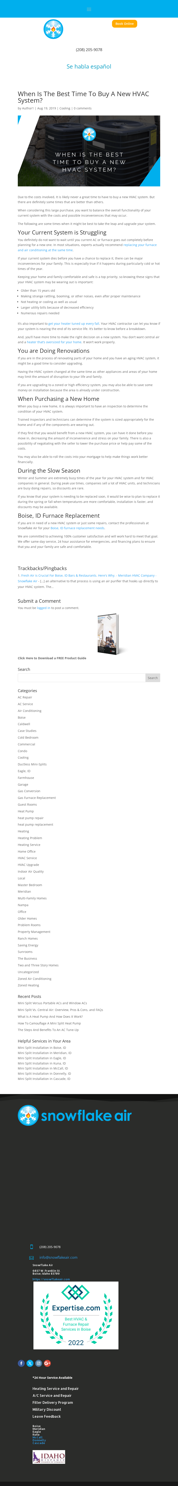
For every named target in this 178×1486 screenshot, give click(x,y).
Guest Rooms (27, 804)
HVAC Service (27, 858)
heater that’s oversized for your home (54, 342)
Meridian (24, 891)
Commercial (26, 744)
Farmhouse (26, 778)
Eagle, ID (24, 771)
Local (21, 878)
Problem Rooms (29, 925)
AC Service (25, 704)
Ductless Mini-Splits (32, 764)
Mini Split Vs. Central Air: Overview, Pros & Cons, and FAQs (60, 1010)
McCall (38, 1437)
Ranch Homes (28, 938)
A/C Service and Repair (52, 1395)
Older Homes (27, 918)
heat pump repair (31, 818)
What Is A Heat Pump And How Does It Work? (50, 1016)
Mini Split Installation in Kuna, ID (42, 1063)
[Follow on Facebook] (21, 1363)
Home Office (27, 851)
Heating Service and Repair (56, 1388)
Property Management (34, 932)
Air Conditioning (29, 711)
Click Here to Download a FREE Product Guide (52, 658)
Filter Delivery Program (53, 1402)
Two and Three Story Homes (38, 965)
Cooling (64, 108)
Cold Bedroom (28, 737)
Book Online (124, 24)
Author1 (28, 108)
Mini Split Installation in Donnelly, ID (44, 1073)
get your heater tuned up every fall (73, 323)
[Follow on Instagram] (38, 1363)
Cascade (39, 1443)
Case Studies (27, 731)
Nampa (23, 905)
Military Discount (47, 1409)
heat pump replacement (35, 824)
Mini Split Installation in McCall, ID (43, 1068)
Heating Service (29, 845)
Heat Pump (26, 811)
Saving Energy (28, 945)
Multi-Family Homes (32, 898)
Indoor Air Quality (31, 871)
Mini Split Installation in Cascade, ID (44, 1079)
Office (22, 912)
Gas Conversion (29, 791)
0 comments (83, 108)
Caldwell (24, 724)
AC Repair (25, 697)
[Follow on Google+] (47, 1363)
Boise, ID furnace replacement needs (77, 528)
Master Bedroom (30, 885)
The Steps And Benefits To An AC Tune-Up (48, 1030)
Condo (22, 751)
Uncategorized (28, 972)
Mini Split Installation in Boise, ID (42, 1048)
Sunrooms (25, 952)
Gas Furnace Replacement (37, 798)
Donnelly (39, 1440)
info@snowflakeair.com (58, 1257)
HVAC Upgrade (28, 865)
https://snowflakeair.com (51, 1279)
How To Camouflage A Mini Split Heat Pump (49, 1023)
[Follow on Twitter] (29, 1363)
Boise (22, 717)
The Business (27, 958)
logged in (43, 608)
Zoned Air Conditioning (34, 979)
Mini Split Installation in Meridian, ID (44, 1053)
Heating (23, 831)
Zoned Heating (28, 985)
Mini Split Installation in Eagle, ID (42, 1058)
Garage (23, 784)
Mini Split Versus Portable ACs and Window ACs (52, 1003)
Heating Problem (30, 838)
